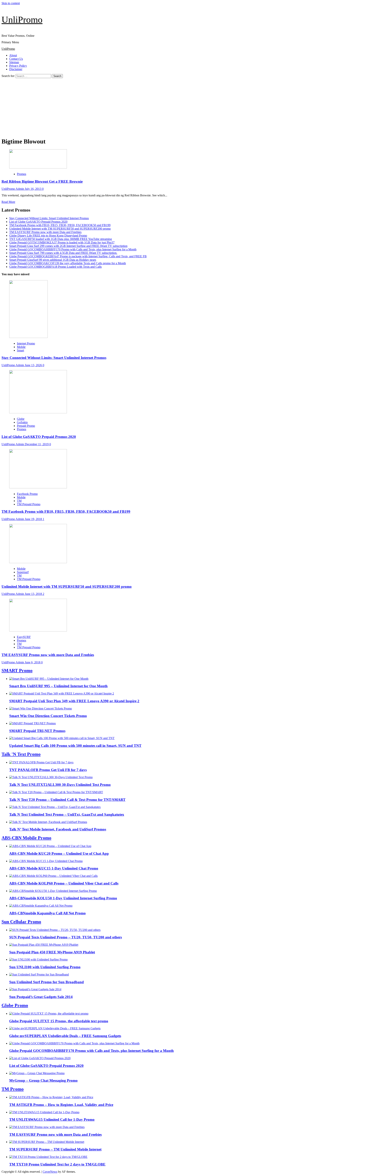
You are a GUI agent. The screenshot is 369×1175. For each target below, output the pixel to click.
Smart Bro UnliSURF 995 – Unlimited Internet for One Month (58, 686)
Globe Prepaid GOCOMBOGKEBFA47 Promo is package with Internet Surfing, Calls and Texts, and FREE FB (78, 256)
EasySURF (24, 637)
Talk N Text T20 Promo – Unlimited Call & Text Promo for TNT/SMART (67, 800)
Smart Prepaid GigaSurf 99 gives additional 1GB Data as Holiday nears (52, 259)
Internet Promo (26, 343)
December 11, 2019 (37, 444)
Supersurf (23, 572)
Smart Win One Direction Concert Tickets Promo (48, 716)
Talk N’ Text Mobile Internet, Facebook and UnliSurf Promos (57, 829)
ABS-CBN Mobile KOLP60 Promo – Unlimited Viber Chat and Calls (63, 883)
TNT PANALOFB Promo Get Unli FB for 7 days (48, 770)
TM (19, 500)
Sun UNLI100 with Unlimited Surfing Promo (45, 967)
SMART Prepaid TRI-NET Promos (37, 731)
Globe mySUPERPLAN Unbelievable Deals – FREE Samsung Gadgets (65, 1036)
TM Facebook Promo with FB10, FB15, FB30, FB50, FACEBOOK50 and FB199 (60, 225)
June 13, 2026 (34, 365)
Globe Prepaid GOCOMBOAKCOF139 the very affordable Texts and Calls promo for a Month (67, 263)
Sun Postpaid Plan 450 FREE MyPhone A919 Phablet (52, 952)
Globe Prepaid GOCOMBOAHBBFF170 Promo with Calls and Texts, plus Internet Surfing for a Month (72, 249)
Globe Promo (15, 1005)
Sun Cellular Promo (21, 921)
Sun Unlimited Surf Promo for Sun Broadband (46, 982)
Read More (8, 201)
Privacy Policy (18, 65)
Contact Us (16, 58)
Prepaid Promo (26, 425)
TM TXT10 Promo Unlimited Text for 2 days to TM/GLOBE (57, 1164)
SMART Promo (17, 670)
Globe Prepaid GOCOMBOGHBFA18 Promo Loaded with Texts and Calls (55, 266)
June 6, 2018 (33, 662)
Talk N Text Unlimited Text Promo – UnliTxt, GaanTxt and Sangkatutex (66, 814)
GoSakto (22, 422)
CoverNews (50, 1171)
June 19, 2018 (34, 519)
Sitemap (14, 62)
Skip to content (11, 3)
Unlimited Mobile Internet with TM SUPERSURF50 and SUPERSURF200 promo (60, 228)
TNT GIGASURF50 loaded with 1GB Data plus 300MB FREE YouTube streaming (60, 239)
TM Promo (13, 1089)
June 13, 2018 (34, 593)
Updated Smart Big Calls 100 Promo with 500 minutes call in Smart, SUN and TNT (75, 746)
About (13, 55)
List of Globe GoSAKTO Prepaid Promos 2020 (38, 221)
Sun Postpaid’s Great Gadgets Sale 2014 (41, 997)
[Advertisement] (184, 107)
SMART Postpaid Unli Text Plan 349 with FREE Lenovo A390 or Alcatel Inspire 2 (74, 701)
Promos (21, 174)
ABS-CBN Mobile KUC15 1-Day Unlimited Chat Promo (53, 868)
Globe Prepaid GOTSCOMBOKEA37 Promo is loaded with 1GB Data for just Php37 (62, 242)
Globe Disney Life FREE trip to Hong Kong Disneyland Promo (48, 235)
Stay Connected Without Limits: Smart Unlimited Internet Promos (49, 218)
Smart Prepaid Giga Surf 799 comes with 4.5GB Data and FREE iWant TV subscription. (63, 252)
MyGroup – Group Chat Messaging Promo (43, 1080)
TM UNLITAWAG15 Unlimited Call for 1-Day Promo (52, 1119)
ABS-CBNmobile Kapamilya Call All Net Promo (47, 913)
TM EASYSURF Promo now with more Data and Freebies (45, 232)
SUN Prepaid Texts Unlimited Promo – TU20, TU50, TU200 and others (65, 937)
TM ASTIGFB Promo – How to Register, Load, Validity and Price (61, 1105)
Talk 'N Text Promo (21, 754)
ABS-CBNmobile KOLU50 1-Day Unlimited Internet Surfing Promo (63, 898)
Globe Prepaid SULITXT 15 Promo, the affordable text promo (58, 1021)
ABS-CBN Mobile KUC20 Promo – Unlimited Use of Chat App (59, 853)
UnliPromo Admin (13, 188)
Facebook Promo (27, 493)
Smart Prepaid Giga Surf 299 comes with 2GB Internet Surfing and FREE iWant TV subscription (68, 246)
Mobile (21, 347)
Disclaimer (15, 69)
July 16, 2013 (33, 188)
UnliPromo (22, 19)
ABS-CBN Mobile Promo (26, 837)
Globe (20, 418)
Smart (20, 350)
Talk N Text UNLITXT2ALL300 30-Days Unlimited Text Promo (60, 785)
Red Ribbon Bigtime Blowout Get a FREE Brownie (42, 181)
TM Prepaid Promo (28, 504)
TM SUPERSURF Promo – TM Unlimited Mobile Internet (55, 1149)
